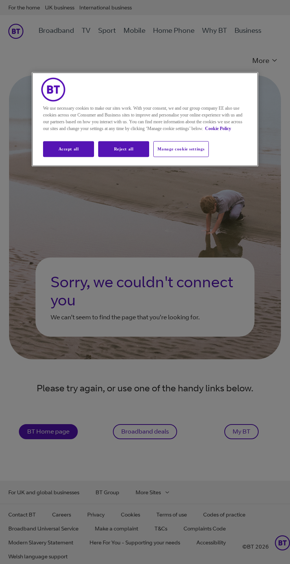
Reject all (124, 149)
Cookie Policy (218, 128)
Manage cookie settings (181, 149)
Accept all (69, 149)
